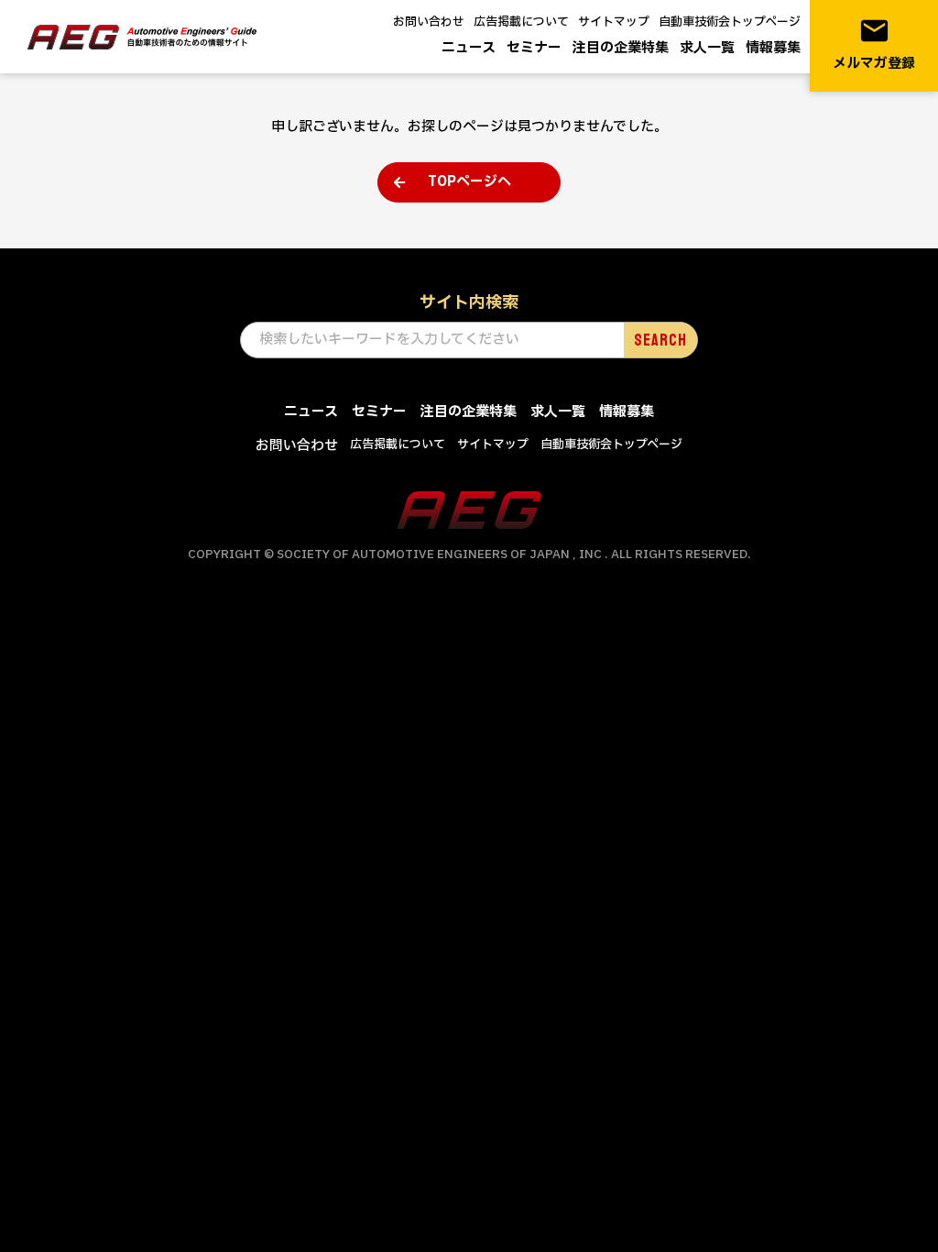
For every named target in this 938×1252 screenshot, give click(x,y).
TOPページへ (469, 181)
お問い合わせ (428, 22)
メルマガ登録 (874, 44)
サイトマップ (613, 22)
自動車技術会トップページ (730, 22)
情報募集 (773, 48)
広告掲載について (521, 22)
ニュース (469, 48)
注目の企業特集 (621, 48)
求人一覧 (707, 48)
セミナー (534, 48)
